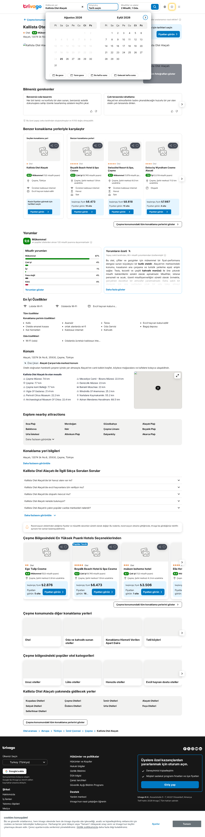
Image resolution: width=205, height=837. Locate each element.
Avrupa (45, 730)
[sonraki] (145, 17)
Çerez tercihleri (78, 780)
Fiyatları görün (166, 34)
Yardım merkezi (78, 796)
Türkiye (57, 730)
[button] (65, 6)
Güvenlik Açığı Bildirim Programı (86, 785)
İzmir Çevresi (73, 730)
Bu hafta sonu (100, 75)
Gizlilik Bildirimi (77, 770)
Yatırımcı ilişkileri (11, 803)
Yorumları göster (34, 289)
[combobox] (65, 7)
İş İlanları (7, 799)
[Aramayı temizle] (82, 7)
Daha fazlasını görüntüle (38, 439)
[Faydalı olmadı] (96, 111)
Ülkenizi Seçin (10, 756)
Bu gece (59, 75)
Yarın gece (79, 75)
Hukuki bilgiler (77, 766)
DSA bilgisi (75, 775)
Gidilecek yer (52, 5)
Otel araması (30, 730)
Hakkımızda (9, 794)
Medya (6, 808)
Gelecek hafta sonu (126, 75)
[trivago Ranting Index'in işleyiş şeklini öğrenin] (91, 242)
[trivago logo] (32, 6)
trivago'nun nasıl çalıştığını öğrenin (88, 801)
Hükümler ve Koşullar (81, 761)
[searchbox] (65, 8)
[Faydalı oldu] (91, 111)
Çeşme (89, 730)
